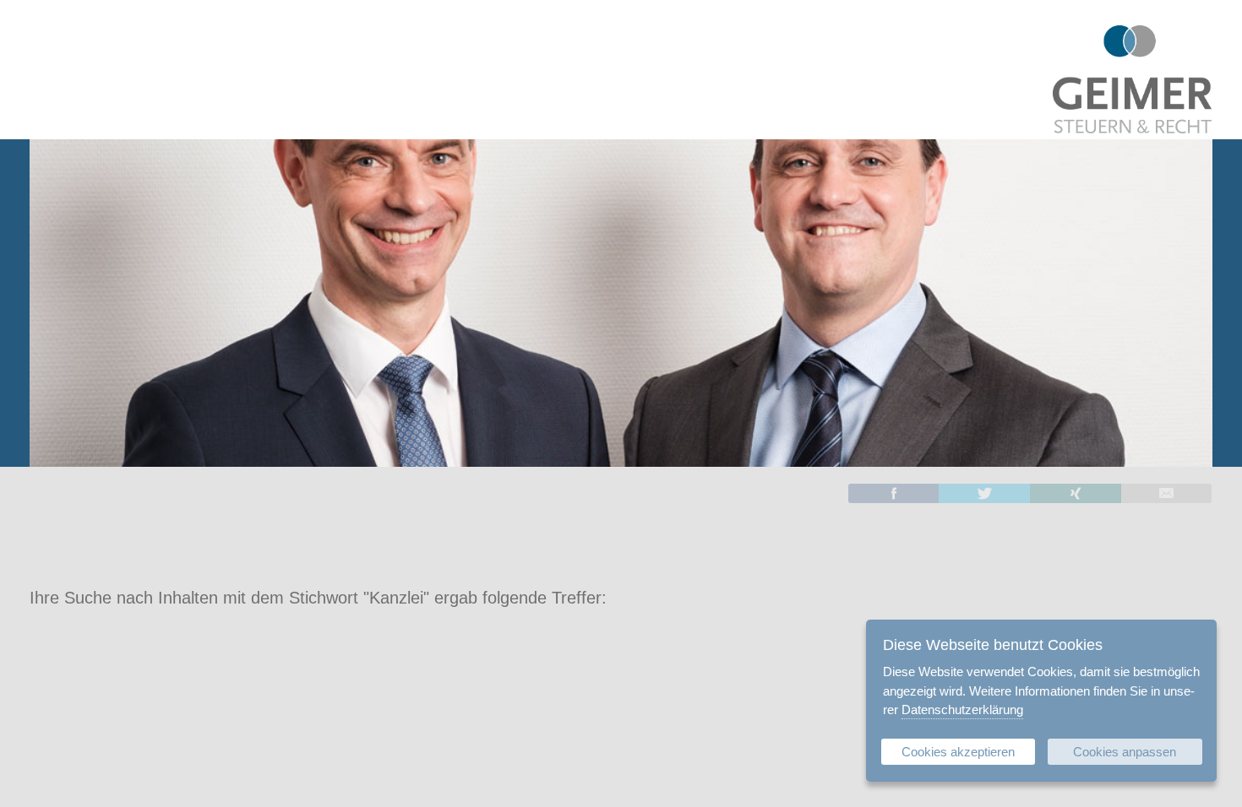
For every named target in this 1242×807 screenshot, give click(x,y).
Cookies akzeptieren (958, 752)
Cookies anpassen (1124, 752)
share (894, 493)
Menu (29, 33)
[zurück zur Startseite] (1132, 127)
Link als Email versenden (1166, 493)
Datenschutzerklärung (962, 709)
